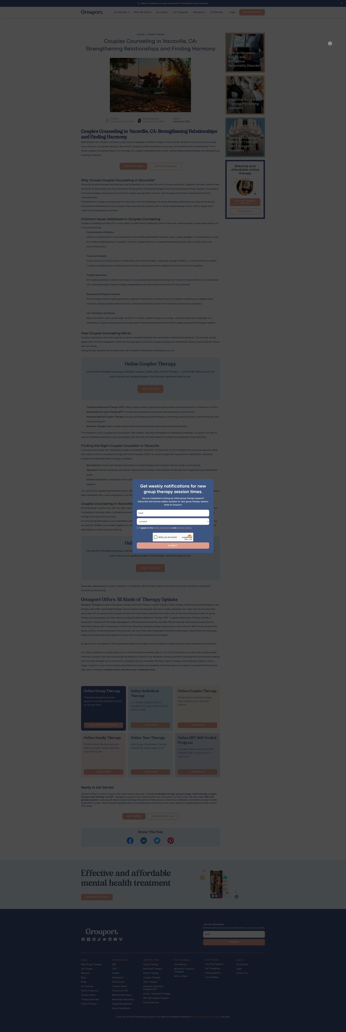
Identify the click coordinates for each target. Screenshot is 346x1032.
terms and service (163, 527)
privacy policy (184, 527)
